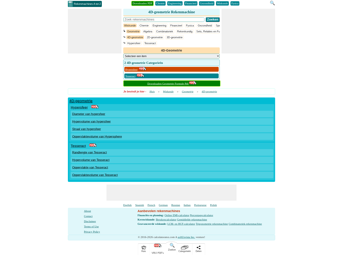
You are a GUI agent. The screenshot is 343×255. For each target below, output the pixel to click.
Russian (175, 205)
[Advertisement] (94, 31)
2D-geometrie (155, 37)
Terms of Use (91, 226)
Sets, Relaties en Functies (211, 31)
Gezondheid (206, 3)
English (127, 205)
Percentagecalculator (201, 215)
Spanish (139, 205)
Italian (187, 205)
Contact (88, 216)
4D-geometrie (135, 37)
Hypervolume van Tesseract (91, 160)
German (163, 205)
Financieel (191, 3)
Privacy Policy (92, 231)
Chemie (160, 3)
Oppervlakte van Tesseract (90, 167)
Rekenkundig (184, 31)
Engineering (175, 3)
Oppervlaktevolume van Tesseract (95, 175)
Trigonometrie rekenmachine (212, 223)
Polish (213, 205)
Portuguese (200, 205)
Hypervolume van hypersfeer (91, 121)
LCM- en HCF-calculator (181, 223)
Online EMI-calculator (177, 215)
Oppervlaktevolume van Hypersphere (97, 136)
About (87, 211)
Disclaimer (90, 221)
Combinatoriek (164, 31)
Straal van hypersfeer (86, 129)
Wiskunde (222, 3)
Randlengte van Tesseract (89, 152)
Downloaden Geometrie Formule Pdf (168, 83)
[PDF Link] (94, 107)
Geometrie (133, 31)
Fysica (234, 3)
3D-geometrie (175, 37)
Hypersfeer (133, 43)
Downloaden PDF (142, 3)
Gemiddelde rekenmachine (192, 219)
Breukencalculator (166, 219)
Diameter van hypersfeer (88, 114)
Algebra (147, 31)
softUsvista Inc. (186, 237)
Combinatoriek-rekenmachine (245, 223)
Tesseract (150, 43)
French (151, 205)
